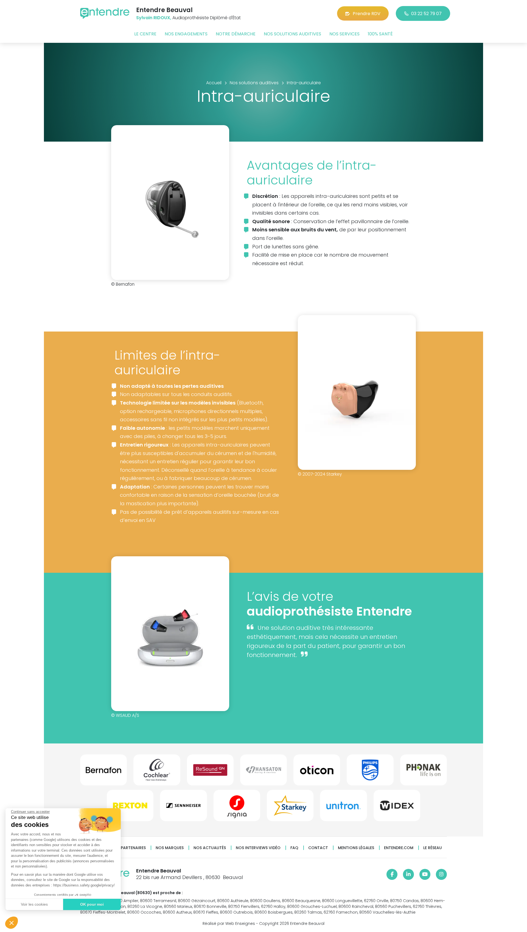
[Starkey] (290, 808)
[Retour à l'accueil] (105, 13)
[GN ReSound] (210, 772)
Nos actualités (210, 848)
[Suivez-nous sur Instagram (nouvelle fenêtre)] (441, 874)
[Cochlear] (156, 772)
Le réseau (432, 848)
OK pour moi (92, 904)
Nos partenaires (128, 848)
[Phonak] (423, 772)
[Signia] (237, 808)
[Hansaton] (263, 772)
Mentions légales (356, 848)
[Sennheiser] (183, 808)
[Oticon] (316, 772)
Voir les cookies (34, 904)
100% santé (380, 34)
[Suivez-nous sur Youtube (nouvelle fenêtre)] (424, 874)
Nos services (344, 34)
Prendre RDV (366, 13)
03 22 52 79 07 (426, 13)
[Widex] (397, 808)
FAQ (294, 848)
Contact (318, 848)
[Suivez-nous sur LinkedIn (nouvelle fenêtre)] (408, 874)
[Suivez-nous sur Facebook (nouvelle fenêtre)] (391, 874)
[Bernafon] (103, 772)
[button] (11, 922)
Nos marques (170, 848)
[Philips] (370, 772)
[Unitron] (343, 808)
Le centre (145, 34)
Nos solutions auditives (292, 34)
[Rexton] (130, 808)
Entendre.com (398, 848)
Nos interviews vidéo (258, 848)
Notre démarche (236, 34)
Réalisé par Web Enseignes (229, 923)
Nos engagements (186, 34)
